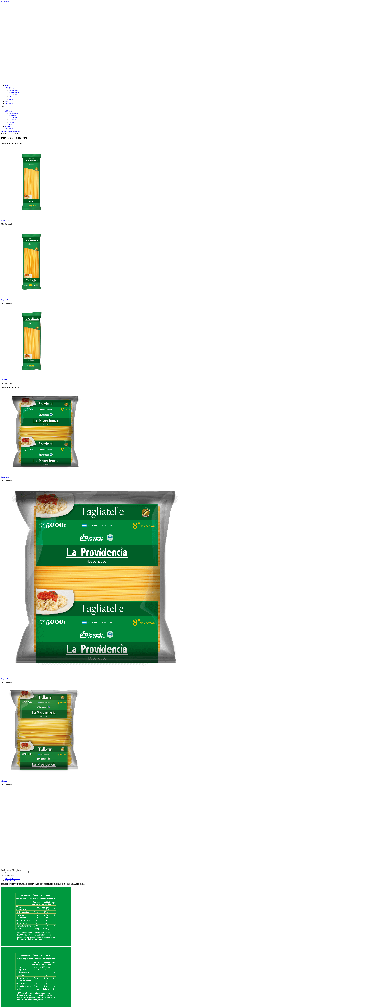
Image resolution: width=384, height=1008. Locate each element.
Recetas (7, 101)
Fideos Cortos (13, 91)
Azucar (11, 100)
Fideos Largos (13, 89)
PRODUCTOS (10, 87)
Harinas (11, 98)
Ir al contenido (5, 1)
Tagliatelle (5, 300)
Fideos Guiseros (14, 92)
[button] (192, 107)
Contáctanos (9, 103)
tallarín (4, 379)
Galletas (11, 96)
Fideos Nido (13, 94)
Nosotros (7, 85)
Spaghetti (5, 220)
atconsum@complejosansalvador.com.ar (13, 873)
